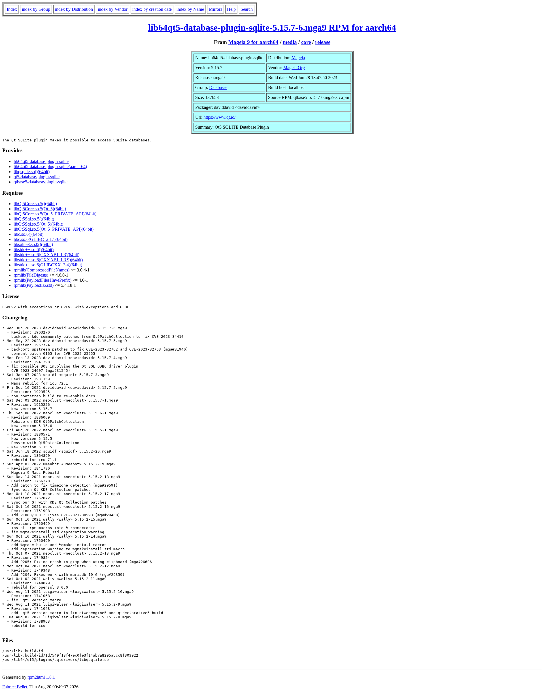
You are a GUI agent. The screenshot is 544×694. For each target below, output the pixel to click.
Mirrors (215, 9)
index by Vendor (113, 9)
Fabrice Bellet (14, 686)
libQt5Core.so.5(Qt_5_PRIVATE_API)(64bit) (55, 213)
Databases (218, 87)
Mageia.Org (294, 67)
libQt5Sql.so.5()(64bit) (34, 219)
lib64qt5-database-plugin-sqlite (41, 161)
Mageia (298, 57)
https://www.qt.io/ (219, 117)
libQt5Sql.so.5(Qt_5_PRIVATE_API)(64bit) (54, 229)
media (290, 42)
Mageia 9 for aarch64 (253, 42)
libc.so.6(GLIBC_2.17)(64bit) (40, 239)
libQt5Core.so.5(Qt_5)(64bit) (40, 208)
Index (12, 9)
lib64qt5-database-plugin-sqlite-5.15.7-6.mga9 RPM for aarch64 (272, 27)
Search (247, 9)
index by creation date (152, 9)
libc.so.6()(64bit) (28, 234)
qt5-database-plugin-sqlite (37, 176)
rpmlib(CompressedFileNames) (41, 270)
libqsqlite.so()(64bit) (32, 171)
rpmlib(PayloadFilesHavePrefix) (42, 280)
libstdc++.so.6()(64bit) (34, 249)
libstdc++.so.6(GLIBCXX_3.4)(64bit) (48, 264)
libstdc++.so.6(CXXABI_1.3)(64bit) (46, 254)
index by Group (36, 9)
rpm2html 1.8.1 (41, 677)
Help (231, 9)
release (322, 42)
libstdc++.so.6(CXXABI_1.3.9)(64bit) (48, 259)
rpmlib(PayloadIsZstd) (34, 285)
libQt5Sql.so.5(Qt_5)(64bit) (38, 224)
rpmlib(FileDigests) (31, 275)
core (306, 42)
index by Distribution (74, 9)
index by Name (190, 9)
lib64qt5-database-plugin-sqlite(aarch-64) (50, 166)
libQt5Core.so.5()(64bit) (35, 203)
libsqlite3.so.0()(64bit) (33, 244)
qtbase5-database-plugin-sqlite (40, 181)
